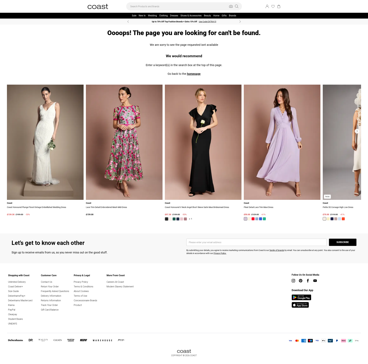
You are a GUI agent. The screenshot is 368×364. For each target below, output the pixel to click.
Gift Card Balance (50, 309)
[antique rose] (181, 219)
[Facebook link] (308, 280)
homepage (194, 73)
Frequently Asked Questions (55, 291)
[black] (166, 219)
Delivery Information (51, 295)
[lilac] (245, 218)
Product (78, 305)
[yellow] (249, 218)
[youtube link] (315, 280)
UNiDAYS (12, 323)
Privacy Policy (81, 281)
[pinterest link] (300, 280)
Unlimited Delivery (17, 281)
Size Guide (13, 291)
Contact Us (46, 281)
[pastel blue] (339, 218)
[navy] (177, 219)
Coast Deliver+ (15, 286)
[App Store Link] (301, 301)
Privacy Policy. (220, 253)
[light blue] (256, 218)
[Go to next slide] (357, 131)
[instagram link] (293, 280)
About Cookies (81, 291)
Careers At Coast (115, 281)
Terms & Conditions (83, 286)
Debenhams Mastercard (20, 300)
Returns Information (51, 300)
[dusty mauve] (185, 219)
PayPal (11, 309)
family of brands (277, 250)
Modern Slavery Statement (120, 286)
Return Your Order (50, 286)
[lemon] (328, 218)
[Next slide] (240, 21)
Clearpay (12, 314)
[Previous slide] (128, 21)
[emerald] (174, 219)
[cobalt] (260, 218)
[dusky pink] (335, 218)
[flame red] (253, 218)
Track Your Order (49, 305)
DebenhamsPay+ (16, 295)
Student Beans (15, 318)
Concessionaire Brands (85, 300)
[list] (184, 154)
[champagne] (324, 218)
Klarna (11, 305)
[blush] (170, 219)
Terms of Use (80, 295)
